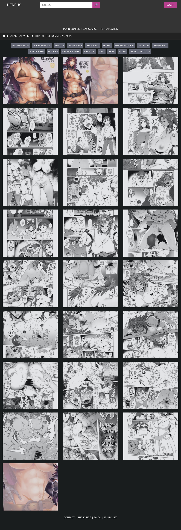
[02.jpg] (90, 80)
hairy (106, 45)
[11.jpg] (90, 233)
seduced (92, 45)
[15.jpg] (150, 283)
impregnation (124, 45)
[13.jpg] (30, 283)
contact (69, 517)
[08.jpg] (90, 182)
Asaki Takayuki (20, 36)
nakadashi (37, 51)
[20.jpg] (90, 385)
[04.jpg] (30, 131)
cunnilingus (70, 51)
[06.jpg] (150, 131)
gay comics (90, 29)
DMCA (97, 517)
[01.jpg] (30, 80)
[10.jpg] (30, 233)
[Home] (4, 36)
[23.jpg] (90, 436)
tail (101, 51)
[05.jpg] (90, 131)
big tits (89, 51)
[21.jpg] (150, 385)
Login (170, 4)
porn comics (71, 29)
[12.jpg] (150, 233)
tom (111, 51)
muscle (144, 45)
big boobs (75, 45)
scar (122, 51)
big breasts (20, 45)
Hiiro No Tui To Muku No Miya (53, 36)
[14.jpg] (90, 283)
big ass (53, 51)
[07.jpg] (30, 182)
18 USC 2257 (110, 517)
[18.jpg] (150, 334)
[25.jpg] (30, 487)
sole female (41, 45)
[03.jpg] (150, 80)
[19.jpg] (30, 385)
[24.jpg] (150, 436)
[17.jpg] (90, 334)
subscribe (84, 517)
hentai (59, 45)
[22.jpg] (30, 436)
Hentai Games (109, 29)
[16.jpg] (30, 334)
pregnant (160, 45)
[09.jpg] (150, 182)
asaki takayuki (140, 51)
